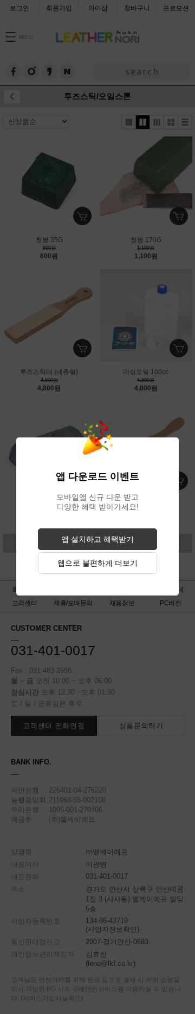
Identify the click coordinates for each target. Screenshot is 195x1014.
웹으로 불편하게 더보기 (97, 563)
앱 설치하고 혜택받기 (97, 539)
